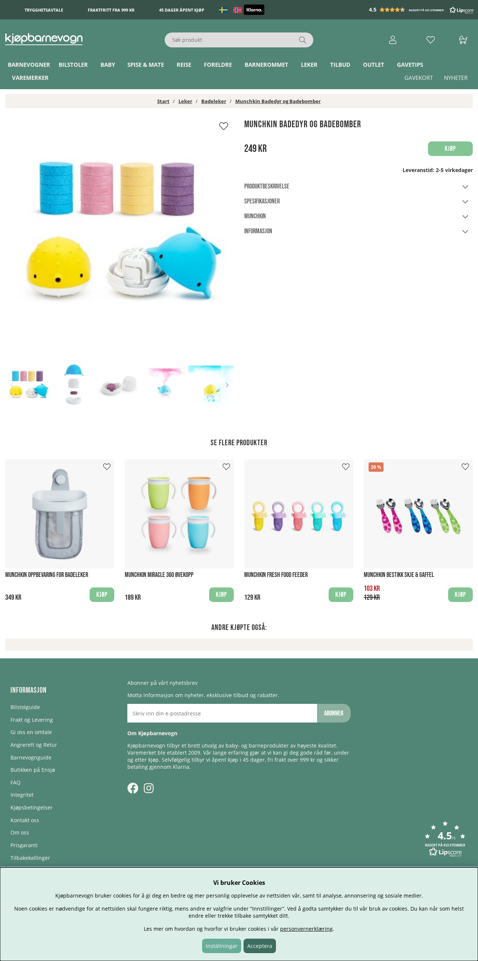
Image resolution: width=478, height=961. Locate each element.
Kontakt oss (24, 820)
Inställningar (222, 945)
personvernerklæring (306, 928)
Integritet (22, 794)
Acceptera (259, 945)
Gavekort (418, 77)
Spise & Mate (145, 64)
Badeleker (213, 101)
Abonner (333, 713)
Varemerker (30, 77)
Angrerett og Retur (33, 744)
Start (163, 101)
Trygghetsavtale (44, 10)
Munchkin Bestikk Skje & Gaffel (399, 575)
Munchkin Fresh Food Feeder (276, 575)
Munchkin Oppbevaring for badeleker (46, 575)
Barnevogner (29, 64)
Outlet (373, 64)
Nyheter (456, 77)
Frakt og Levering (31, 719)
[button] (422, 9)
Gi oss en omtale (31, 732)
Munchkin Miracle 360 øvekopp (159, 575)
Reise (184, 64)
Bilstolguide (25, 707)
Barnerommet (266, 64)
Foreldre (218, 64)
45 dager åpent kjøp (181, 10)
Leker (309, 64)
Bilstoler (73, 64)
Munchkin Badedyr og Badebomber (278, 101)
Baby (107, 64)
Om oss (19, 832)
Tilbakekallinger (30, 857)
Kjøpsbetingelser (31, 807)
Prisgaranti (24, 845)
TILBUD (340, 64)
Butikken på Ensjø (32, 769)
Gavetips (410, 64)
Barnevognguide (31, 757)
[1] (119, 233)
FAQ (15, 782)
